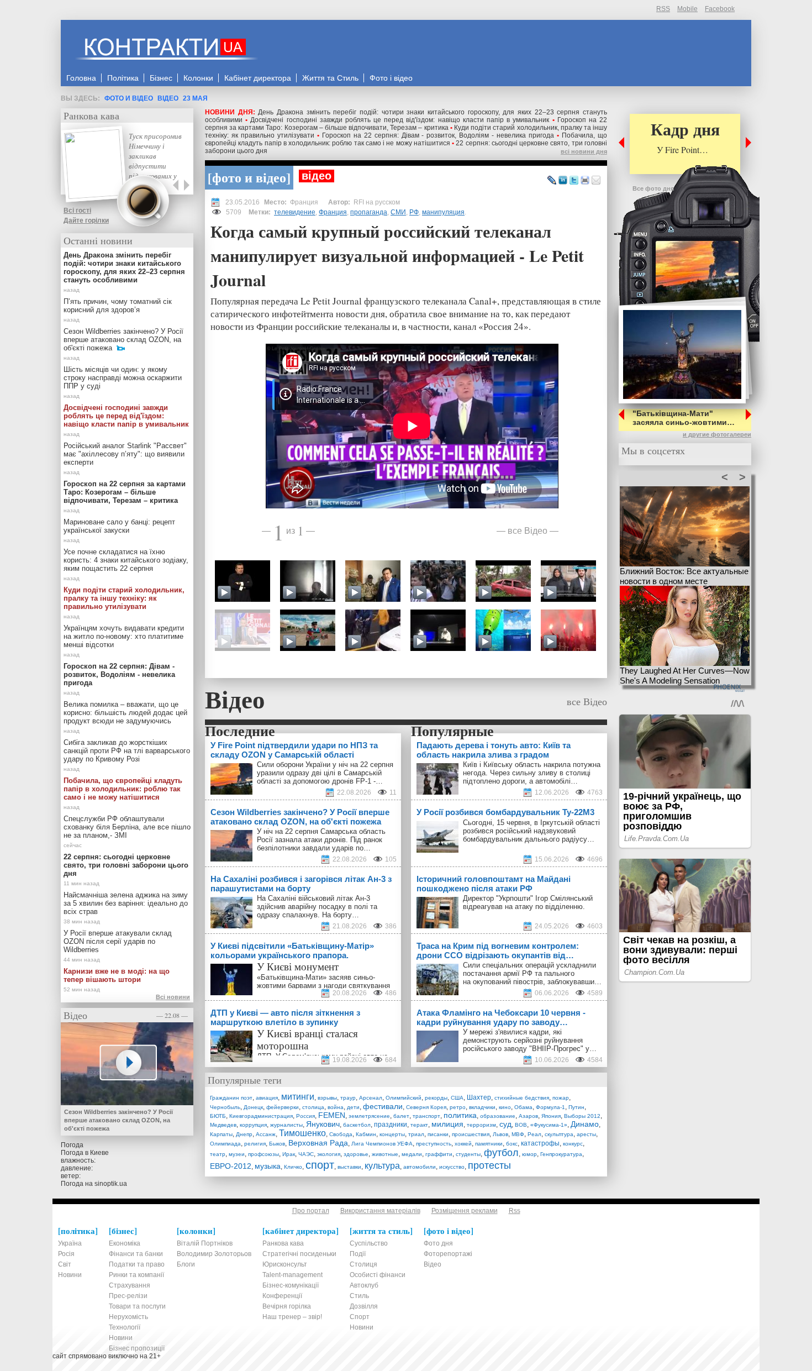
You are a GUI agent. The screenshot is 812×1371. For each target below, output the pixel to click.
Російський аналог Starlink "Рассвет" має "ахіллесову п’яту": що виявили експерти (125, 454)
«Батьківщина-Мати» (291, 977)
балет (401, 1116)
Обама (523, 1107)
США (457, 1098)
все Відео (527, 530)
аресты (586, 1134)
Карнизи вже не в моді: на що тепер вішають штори (117, 975)
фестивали (383, 1106)
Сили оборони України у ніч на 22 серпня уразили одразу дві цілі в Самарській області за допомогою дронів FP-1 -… (325, 772)
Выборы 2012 (582, 1116)
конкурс (573, 1144)
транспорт (426, 1116)
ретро (458, 1107)
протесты (489, 1165)
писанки (438, 1134)
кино (505, 1107)
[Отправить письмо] (596, 181)
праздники (390, 1124)
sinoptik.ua (110, 1184)
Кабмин (366, 1134)
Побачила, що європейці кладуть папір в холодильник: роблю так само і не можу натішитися (406, 139)
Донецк (253, 1107)
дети (353, 1107)
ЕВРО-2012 (230, 1166)
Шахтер (479, 1097)
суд (505, 1124)
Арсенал (370, 1098)
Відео (167, 98)
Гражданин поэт (231, 1098)
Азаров (528, 1116)
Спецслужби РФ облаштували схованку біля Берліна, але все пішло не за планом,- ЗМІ (127, 827)
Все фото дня (653, 188)
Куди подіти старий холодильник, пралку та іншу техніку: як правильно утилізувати (124, 598)
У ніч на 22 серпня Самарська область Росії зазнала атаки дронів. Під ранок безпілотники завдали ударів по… (321, 839)
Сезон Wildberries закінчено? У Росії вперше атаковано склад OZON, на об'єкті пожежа (123, 339)
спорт (319, 1165)
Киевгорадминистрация (261, 1116)
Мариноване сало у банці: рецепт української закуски (119, 526)
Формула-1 (550, 1107)
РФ (414, 212)
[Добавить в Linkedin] (562, 181)
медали (412, 1154)
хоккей (463, 1144)
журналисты (286, 1125)
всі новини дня (584, 151)
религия (255, 1144)
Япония (551, 1116)
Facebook (720, 9)
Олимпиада (225, 1144)
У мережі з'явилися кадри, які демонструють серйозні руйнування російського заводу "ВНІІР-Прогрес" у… (530, 1040)
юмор (529, 1154)
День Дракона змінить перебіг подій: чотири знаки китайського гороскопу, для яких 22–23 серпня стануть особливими (124, 267)
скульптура (559, 1134)
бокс (512, 1144)
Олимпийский (403, 1098)
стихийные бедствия (521, 1098)
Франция (333, 212)
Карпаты (221, 1134)
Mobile (687, 9)
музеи (237, 1154)
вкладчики (482, 1107)
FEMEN (331, 1115)
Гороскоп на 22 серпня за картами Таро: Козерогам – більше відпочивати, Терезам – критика (406, 124)
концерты (392, 1134)
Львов (500, 1134)
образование (497, 1116)
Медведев (223, 1125)
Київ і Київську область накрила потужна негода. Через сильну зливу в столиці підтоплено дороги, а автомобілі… (531, 772)
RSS (663, 9)
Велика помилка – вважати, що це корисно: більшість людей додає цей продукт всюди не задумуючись (125, 712)
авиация (267, 1098)
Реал (534, 1134)
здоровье (356, 1154)
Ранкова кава (91, 115)
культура (382, 1165)
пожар (560, 1098)
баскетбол (357, 1125)
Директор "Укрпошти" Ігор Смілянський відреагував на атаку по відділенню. (528, 902)
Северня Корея (426, 1107)
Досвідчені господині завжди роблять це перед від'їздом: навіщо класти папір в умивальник (399, 120)
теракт (419, 1125)
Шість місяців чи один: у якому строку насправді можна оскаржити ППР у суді (123, 377)
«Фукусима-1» (548, 1125)
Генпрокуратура (561, 1154)
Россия (305, 1116)
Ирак (288, 1154)
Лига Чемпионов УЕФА (382, 1144)
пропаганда (368, 212)
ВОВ (521, 1125)
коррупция (253, 1125)
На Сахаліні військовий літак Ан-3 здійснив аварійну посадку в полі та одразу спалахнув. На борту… (317, 906)
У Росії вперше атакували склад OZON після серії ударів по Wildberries (118, 941)
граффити (438, 1154)
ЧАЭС (306, 1154)
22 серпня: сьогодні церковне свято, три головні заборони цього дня (126, 865)
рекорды (436, 1098)
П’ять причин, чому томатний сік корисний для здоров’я (118, 305)
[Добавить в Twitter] (574, 181)
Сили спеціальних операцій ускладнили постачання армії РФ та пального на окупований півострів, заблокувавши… (532, 973)
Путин (576, 1107)
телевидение (294, 212)
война (336, 1107)
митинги (297, 1096)
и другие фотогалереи (717, 434)
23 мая (195, 98)
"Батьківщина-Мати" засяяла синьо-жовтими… (683, 418)
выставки (349, 1167)
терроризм (481, 1125)
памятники (489, 1144)
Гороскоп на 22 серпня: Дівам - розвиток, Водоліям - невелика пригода (438, 135)
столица (313, 1107)
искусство (452, 1167)
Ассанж (266, 1134)
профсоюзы (263, 1154)
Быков (277, 1144)
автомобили (419, 1167)
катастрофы (540, 1143)
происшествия (470, 1134)
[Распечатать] (585, 181)
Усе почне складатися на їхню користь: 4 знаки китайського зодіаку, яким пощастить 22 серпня (126, 560)
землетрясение (369, 1116)
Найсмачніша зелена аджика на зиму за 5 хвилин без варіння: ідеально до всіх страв (126, 903)
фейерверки (282, 1107)
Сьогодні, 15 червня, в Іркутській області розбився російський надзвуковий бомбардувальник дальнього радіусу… (531, 830)
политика (460, 1115)
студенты (468, 1154)
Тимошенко (302, 1133)
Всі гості (77, 210)
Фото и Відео (128, 98)
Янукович (323, 1124)
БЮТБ (218, 1116)
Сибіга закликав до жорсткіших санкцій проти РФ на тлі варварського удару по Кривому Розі (127, 750)
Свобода (340, 1134)
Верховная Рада (318, 1142)
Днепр (244, 1134)
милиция (447, 1124)
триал (416, 1134)
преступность (433, 1144)
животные (385, 1154)
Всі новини (173, 997)
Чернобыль (225, 1107)
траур (348, 1098)
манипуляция (443, 212)
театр (217, 1154)
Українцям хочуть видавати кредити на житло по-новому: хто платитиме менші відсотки (124, 636)
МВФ (518, 1134)
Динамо (585, 1124)
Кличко (293, 1167)
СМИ (398, 212)
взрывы (327, 1098)
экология (328, 1154)
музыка (268, 1166)
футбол (501, 1152)
